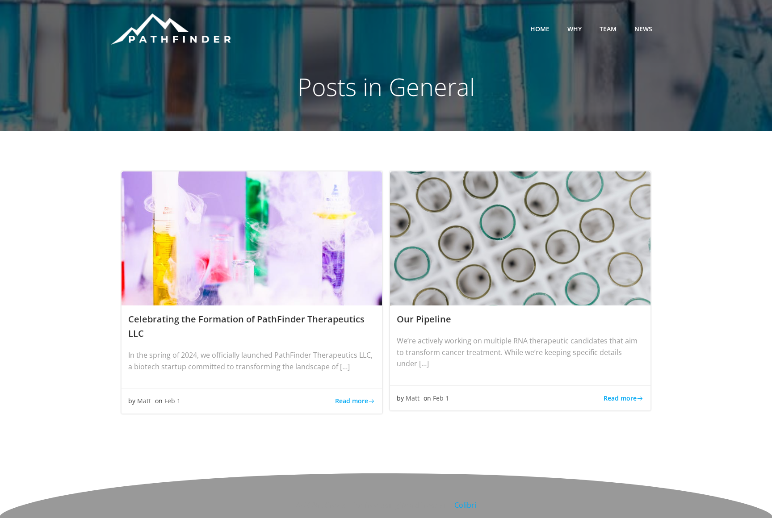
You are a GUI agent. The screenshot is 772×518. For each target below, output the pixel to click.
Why (574, 29)
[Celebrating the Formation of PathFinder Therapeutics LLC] (252, 237)
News (643, 29)
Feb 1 (172, 401)
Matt (144, 401)
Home (540, 29)
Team (608, 29)
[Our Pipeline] (520, 237)
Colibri (465, 505)
